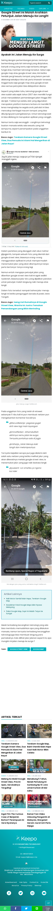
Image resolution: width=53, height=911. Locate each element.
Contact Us (34, 882)
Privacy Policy (26, 885)
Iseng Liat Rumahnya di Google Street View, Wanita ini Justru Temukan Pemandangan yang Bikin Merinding (24, 305)
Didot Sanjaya (21, 20)
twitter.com (33, 404)
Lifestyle (8, 9)
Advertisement (11, 882)
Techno (21, 9)
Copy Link (48, 909)
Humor (3, 776)
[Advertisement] (26, 684)
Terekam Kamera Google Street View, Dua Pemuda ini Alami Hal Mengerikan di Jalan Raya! (25, 140)
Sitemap (38, 885)
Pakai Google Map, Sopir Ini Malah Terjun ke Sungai (24, 612)
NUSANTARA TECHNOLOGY (29, 844)
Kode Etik (44, 882)
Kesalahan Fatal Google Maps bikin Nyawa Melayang (24, 606)
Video (31, 9)
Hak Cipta (23, 882)
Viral (3, 741)
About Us (15, 885)
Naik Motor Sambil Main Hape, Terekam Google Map (26, 599)
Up (48, 903)
